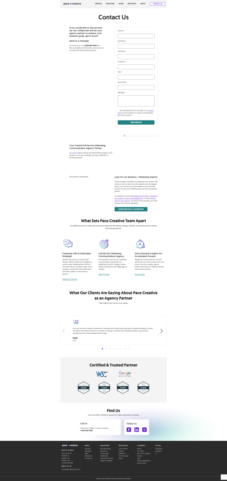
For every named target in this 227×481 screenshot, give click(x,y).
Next (162, 331)
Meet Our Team (104, 274)
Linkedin (158, 451)
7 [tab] (124, 348)
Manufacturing (105, 449)
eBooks (121, 451)
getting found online (141, 196)
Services (98, 4)
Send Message (136, 122)
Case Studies (123, 449)
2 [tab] (106, 348)
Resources (132, 4)
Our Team (140, 451)
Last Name (122, 51)
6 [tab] (121, 348)
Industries (110, 4)
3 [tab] (109, 348)
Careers (139, 456)
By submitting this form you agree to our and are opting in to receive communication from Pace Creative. (136, 113)
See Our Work (140, 274)
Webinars (122, 453)
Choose (121, 31)
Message (121, 93)
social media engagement (134, 198)
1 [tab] (102, 348)
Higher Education (106, 461)
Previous (64, 331)
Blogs (121, 458)
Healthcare (104, 456)
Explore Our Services (69, 279)
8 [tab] (128, 348)
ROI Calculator (124, 456)
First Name (122, 41)
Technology (104, 453)
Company (122, 62)
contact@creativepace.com (70, 469)
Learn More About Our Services (131, 209)
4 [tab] (113, 348)
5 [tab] (117, 348)
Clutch (75, 153)
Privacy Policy (141, 463)
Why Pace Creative (143, 453)
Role (120, 72)
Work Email (122, 82)
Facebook (158, 449)
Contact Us (157, 4)
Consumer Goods (106, 458)
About (143, 4)
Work (121, 4)
